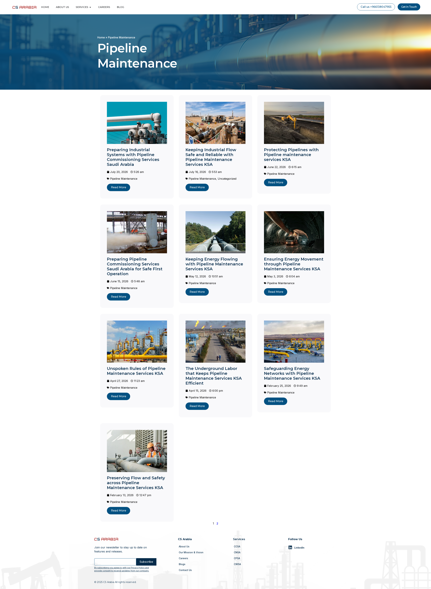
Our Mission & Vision (191, 552)
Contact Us (185, 570)
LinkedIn (299, 547)
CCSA (237, 546)
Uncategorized (227, 178)
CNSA (237, 552)
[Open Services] (90, 7)
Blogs (182, 564)
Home (101, 37)
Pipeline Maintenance (123, 178)
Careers (183, 558)
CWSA (237, 564)
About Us (184, 546)
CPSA (237, 558)
